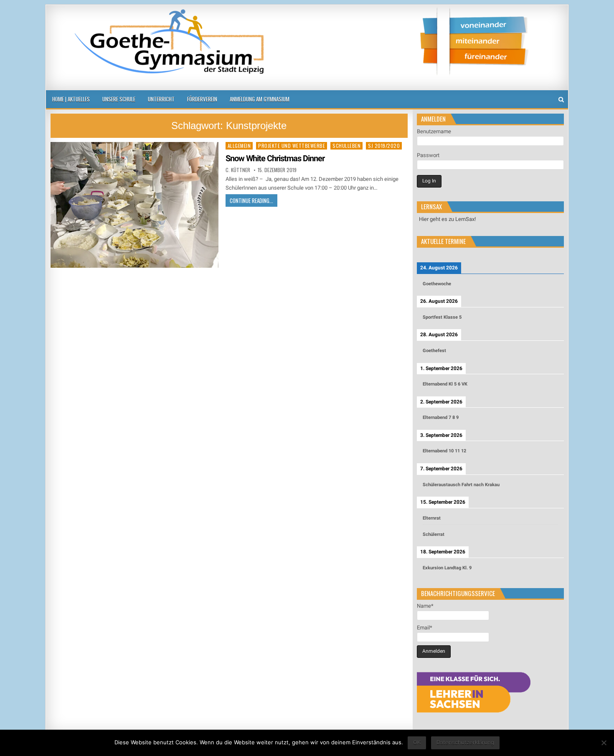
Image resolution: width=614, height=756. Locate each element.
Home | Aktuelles (71, 99)
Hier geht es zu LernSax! (447, 219)
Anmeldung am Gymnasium (259, 99)
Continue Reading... (251, 200)
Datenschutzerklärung (465, 742)
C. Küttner (238, 170)
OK (417, 742)
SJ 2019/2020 (384, 145)
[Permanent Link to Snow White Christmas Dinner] (134, 205)
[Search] (561, 99)
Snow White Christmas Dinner (275, 158)
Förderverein (202, 99)
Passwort (428, 155)
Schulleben (346, 145)
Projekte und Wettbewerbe (291, 145)
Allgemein (239, 145)
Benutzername (434, 131)
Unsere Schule (118, 99)
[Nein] (603, 742)
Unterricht (161, 99)
